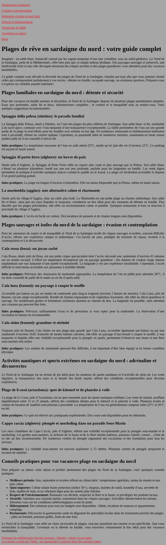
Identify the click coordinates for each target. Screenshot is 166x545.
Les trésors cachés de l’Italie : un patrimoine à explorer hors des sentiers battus (51, 541)
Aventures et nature (14, 33)
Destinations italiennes (16, 5)
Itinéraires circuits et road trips (21, 16)
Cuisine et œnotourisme (17, 10)
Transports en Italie (14, 27)
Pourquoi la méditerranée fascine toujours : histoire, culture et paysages (47, 538)
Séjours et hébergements (17, 22)
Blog (5, 39)
